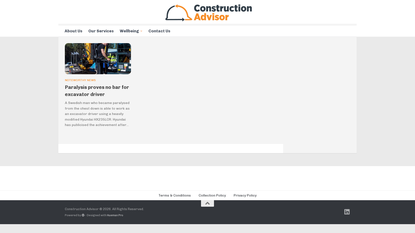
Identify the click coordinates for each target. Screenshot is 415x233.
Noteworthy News (80, 80)
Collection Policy (212, 195)
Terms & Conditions (174, 195)
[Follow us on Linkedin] (347, 212)
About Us (73, 31)
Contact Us (159, 31)
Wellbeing (129, 31)
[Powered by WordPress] (83, 215)
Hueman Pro (115, 215)
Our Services (101, 31)
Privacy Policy (245, 195)
